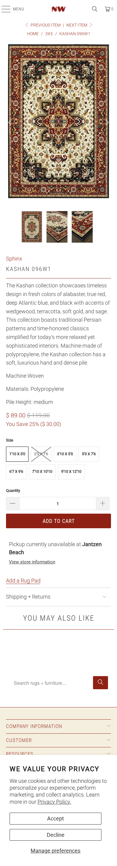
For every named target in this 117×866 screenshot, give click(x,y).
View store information (32, 562)
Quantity (13, 490)
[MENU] (3, 9)
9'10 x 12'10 (71, 471)
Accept (55, 818)
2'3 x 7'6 (41, 454)
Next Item (77, 25)
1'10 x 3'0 (17, 454)
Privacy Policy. (54, 802)
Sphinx (14, 258)
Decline (55, 835)
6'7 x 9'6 (16, 471)
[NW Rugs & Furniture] (58, 9)
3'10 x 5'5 (65, 454)
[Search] (94, 9)
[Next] (106, 122)
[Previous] (10, 122)
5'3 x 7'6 (89, 454)
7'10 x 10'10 (42, 471)
